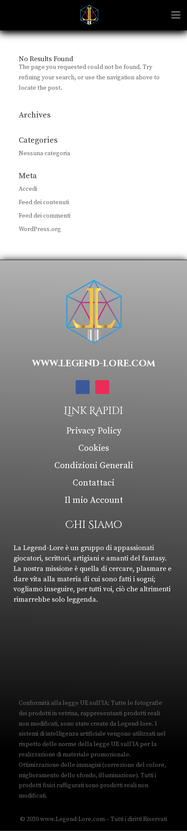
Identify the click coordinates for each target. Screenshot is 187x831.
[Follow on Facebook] (83, 387)
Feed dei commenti (44, 216)
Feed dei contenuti (44, 202)
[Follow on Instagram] (102, 387)
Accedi (28, 189)
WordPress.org (40, 229)
